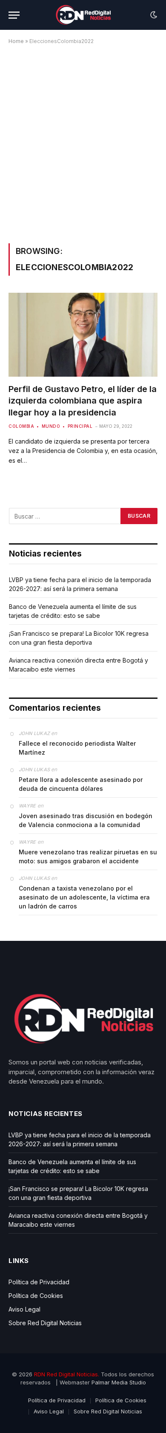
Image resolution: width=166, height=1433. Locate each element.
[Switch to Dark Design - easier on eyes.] (152, 15)
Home (16, 41)
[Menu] (14, 15)
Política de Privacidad (39, 1282)
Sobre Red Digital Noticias (45, 1322)
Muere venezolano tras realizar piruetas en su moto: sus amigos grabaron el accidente (88, 856)
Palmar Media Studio (119, 1382)
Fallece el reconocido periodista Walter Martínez (77, 748)
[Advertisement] (83, 142)
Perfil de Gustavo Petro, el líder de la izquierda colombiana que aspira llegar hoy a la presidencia (83, 400)
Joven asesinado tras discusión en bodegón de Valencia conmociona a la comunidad (85, 820)
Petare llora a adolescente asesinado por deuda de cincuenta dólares (81, 784)
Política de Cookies (36, 1295)
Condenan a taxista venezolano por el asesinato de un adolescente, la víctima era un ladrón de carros (84, 897)
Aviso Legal (24, 1309)
